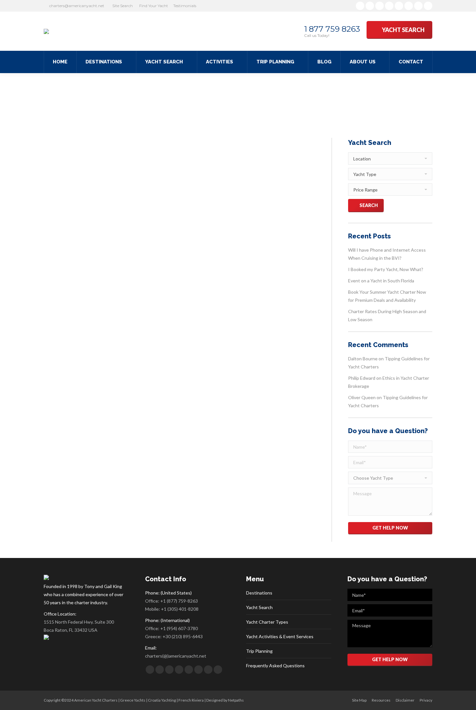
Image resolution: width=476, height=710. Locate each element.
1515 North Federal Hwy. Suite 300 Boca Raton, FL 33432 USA (79, 626)
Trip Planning (259, 651)
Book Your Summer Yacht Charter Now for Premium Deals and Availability (387, 296)
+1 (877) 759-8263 (179, 601)
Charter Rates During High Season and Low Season (387, 315)
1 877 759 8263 (332, 29)
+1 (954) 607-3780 (179, 628)
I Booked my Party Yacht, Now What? (385, 269)
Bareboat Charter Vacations (75, 319)
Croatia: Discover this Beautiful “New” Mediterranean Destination (177, 307)
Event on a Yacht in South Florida (381, 280)
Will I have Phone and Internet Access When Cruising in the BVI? (387, 254)
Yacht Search (259, 607)
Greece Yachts (132, 700)
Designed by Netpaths (225, 700)
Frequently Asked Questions (275, 665)
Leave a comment (255, 319)
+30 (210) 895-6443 (183, 636)
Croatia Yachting (162, 700)
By (191, 319)
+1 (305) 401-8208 (179, 609)
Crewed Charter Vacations (124, 319)
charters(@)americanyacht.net (175, 656)
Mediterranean (161, 319)
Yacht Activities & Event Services (279, 636)
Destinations (259, 592)
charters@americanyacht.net (76, 5)
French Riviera (191, 700)
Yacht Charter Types (267, 622)
